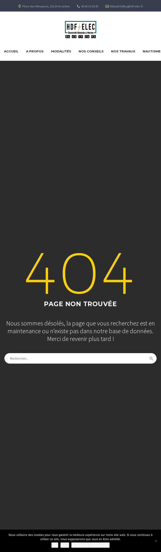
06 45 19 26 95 (89, 6)
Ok (55, 545)
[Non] (156, 541)
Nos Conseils (91, 51)
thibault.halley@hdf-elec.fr (126, 6)
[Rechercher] (151, 358)
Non (65, 545)
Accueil (11, 51)
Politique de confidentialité (90, 545)
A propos (35, 51)
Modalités (61, 51)
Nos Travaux (123, 51)
